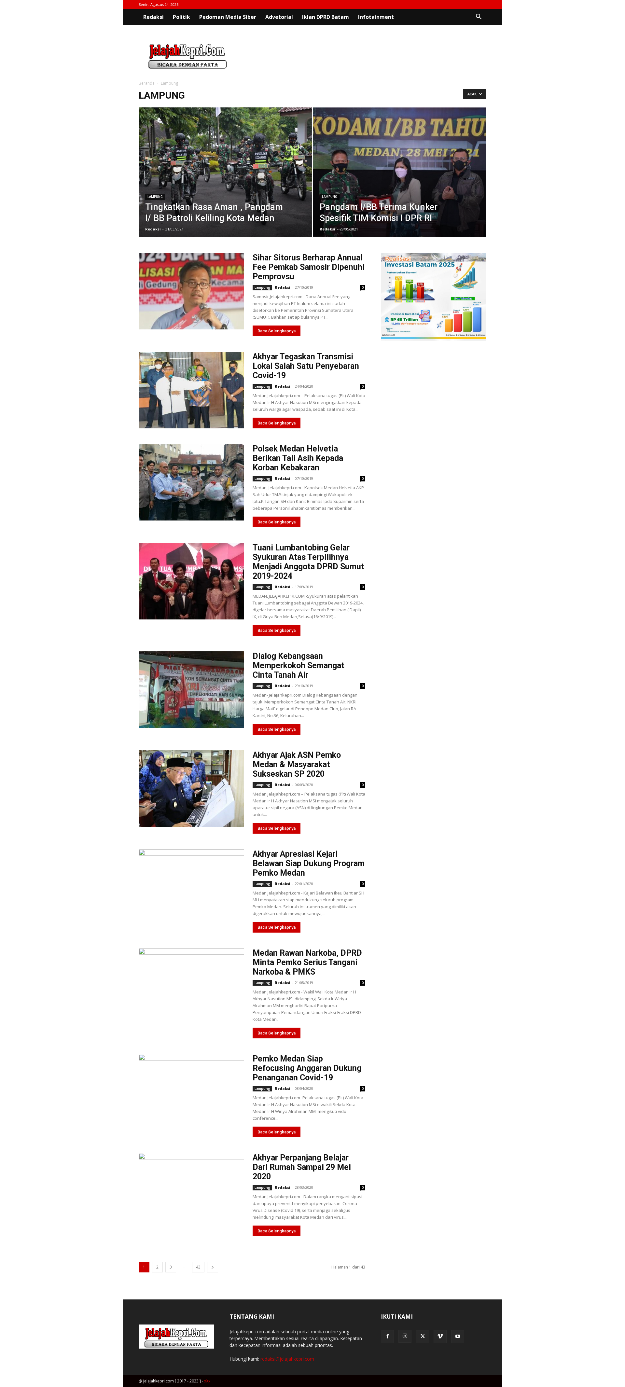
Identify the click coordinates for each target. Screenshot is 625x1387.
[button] (478, 17)
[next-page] (212, 1267)
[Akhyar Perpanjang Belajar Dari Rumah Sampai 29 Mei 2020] (191, 1191)
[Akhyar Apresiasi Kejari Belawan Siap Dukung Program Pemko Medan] (191, 887)
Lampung (155, 197)
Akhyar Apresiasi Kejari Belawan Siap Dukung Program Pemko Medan (309, 863)
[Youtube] (457, 1336)
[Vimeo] (440, 1336)
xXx (207, 1381)
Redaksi (153, 17)
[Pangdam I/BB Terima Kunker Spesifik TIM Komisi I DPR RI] (400, 182)
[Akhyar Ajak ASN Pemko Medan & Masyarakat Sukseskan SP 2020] (191, 788)
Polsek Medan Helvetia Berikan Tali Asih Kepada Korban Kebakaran (298, 458)
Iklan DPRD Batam (325, 17)
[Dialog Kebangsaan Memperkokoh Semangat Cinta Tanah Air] (191, 689)
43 (198, 1267)
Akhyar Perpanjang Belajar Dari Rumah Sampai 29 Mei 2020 (302, 1167)
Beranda (147, 83)
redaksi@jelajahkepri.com (287, 1359)
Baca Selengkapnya (276, 330)
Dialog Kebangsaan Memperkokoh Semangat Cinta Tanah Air (298, 665)
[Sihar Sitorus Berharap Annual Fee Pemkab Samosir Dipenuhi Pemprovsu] (191, 291)
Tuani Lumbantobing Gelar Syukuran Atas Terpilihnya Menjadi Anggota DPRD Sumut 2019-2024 (308, 562)
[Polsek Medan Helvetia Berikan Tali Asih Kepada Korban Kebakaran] (191, 482)
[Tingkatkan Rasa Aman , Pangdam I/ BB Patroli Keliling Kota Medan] (225, 182)
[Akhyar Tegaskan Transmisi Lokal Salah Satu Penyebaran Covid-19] (191, 390)
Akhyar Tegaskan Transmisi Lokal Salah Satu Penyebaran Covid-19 (306, 366)
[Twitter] (422, 1336)
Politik (181, 17)
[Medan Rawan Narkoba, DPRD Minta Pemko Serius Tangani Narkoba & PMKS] (191, 986)
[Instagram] (404, 1336)
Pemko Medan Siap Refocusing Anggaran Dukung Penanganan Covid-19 (307, 1068)
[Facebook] (387, 1336)
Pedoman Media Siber (227, 17)
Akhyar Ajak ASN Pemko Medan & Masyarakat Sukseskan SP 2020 (297, 764)
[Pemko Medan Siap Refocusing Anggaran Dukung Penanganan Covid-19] (191, 1092)
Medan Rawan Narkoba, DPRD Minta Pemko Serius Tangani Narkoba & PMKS (307, 962)
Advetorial (279, 17)
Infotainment (376, 17)
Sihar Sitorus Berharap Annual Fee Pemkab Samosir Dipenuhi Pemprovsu (309, 267)
